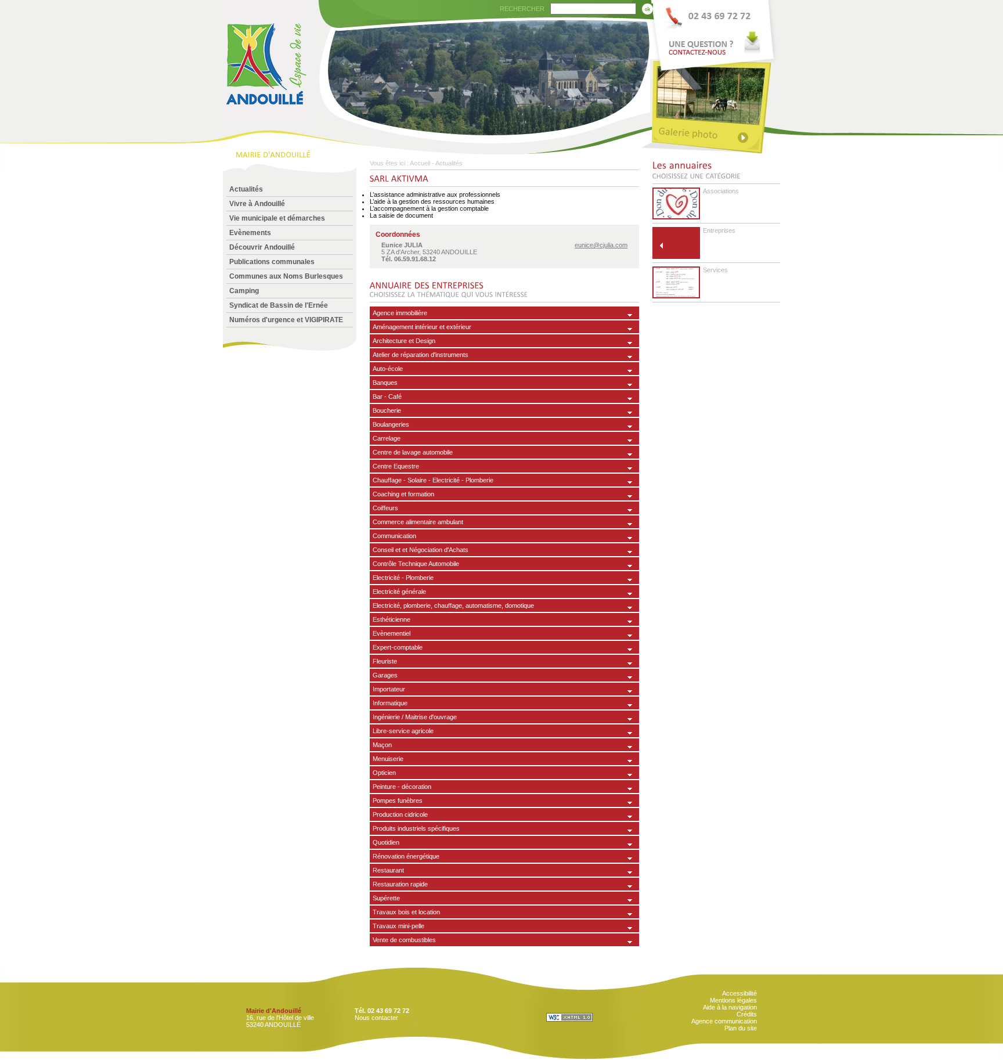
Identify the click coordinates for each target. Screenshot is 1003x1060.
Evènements (250, 233)
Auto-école (388, 368)
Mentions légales (733, 1000)
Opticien (384, 772)
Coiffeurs (385, 507)
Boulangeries (391, 424)
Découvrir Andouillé (262, 247)
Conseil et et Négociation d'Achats (420, 549)
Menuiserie (388, 758)
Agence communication (724, 1021)
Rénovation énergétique (406, 856)
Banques (385, 382)
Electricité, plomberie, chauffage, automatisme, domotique (453, 605)
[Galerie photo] (715, 135)
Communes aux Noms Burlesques (286, 276)
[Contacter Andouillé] (715, 29)
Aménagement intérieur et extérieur (422, 326)
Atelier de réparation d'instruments (420, 354)
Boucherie (387, 410)
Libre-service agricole (403, 730)
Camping (244, 291)
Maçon (382, 744)
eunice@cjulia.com (601, 244)
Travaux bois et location (406, 911)
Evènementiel (391, 633)
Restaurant (388, 870)
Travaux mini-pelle (398, 925)
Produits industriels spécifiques (416, 828)
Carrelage (387, 438)
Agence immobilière (400, 312)
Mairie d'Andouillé (273, 1010)
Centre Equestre (396, 466)
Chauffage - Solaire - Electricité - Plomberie (433, 480)
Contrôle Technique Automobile (416, 563)
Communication (394, 535)
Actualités (246, 189)
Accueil (420, 163)
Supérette (386, 898)
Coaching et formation (403, 494)
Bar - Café (387, 396)
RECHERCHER (522, 8)
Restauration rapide (400, 884)
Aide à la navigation (730, 1007)
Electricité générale (399, 591)
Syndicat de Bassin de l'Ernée (278, 305)
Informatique (390, 703)
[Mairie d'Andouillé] (265, 123)
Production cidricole (400, 814)
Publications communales (272, 262)
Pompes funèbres (398, 800)
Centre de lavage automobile (413, 452)
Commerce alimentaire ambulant (418, 521)
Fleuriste (385, 661)
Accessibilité (739, 993)
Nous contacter (376, 1017)
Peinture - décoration (402, 786)
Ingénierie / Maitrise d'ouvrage (415, 716)
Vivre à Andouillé (257, 204)
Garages (385, 675)
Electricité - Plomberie (403, 577)
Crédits (747, 1014)
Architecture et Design (404, 340)
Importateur (389, 689)
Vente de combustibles (404, 939)
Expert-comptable (398, 647)
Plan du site (740, 1028)
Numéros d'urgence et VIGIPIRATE (286, 320)
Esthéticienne (391, 619)
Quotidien (386, 842)
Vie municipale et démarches (277, 218)
